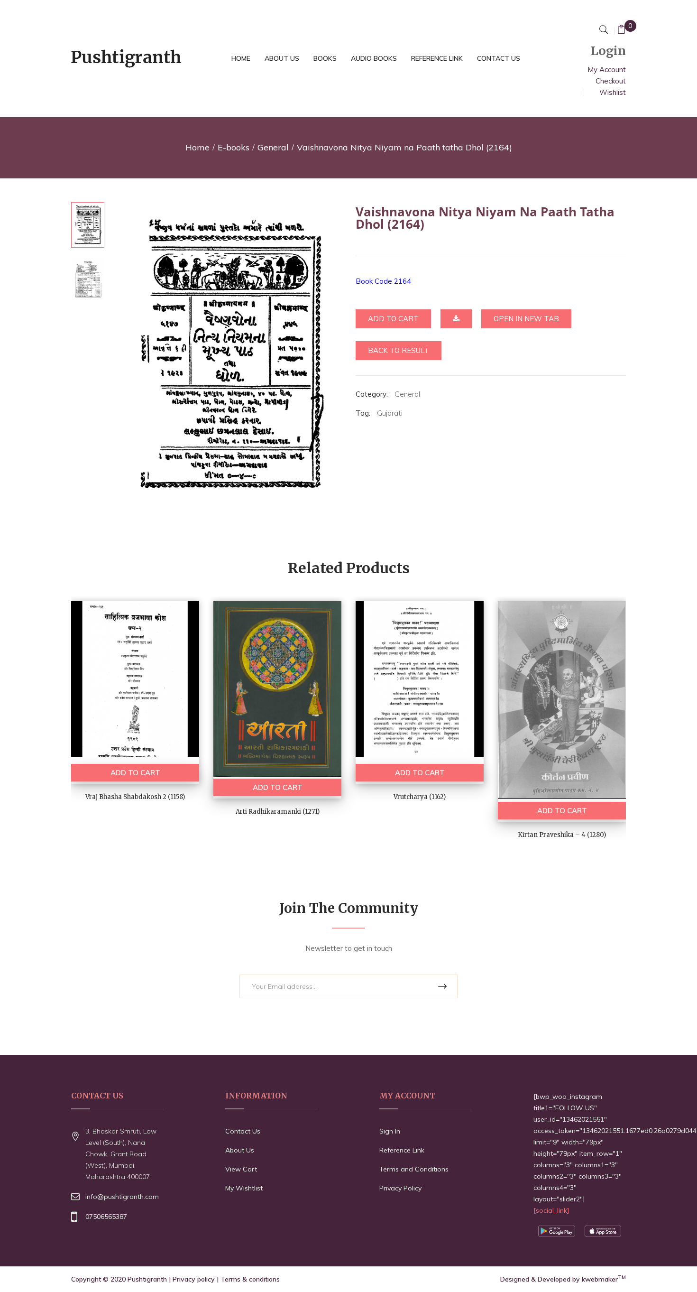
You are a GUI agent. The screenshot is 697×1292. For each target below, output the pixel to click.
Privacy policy (194, 1279)
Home (197, 147)
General (273, 147)
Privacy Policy (400, 1188)
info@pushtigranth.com (122, 1196)
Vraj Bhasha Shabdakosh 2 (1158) (135, 797)
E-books (233, 147)
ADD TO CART (135, 772)
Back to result (398, 350)
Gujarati (390, 413)
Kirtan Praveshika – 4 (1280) (562, 835)
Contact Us (242, 1131)
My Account (606, 69)
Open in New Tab (526, 318)
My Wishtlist (244, 1188)
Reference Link (401, 1150)
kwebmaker (604, 1279)
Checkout (611, 80)
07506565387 (106, 1216)
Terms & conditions (250, 1279)
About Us (239, 1150)
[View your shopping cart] (621, 30)
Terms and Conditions (414, 1169)
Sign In (389, 1131)
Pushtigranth (147, 1279)
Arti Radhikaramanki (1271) (278, 812)
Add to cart (393, 318)
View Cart (241, 1169)
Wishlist (612, 92)
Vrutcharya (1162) (420, 797)
